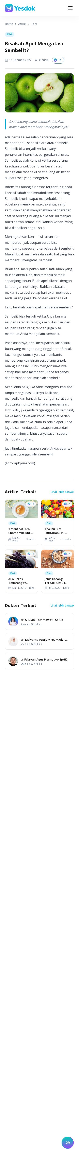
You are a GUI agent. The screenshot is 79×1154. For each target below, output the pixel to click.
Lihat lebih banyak (62, 492)
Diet (34, 24)
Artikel (22, 24)
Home (9, 24)
